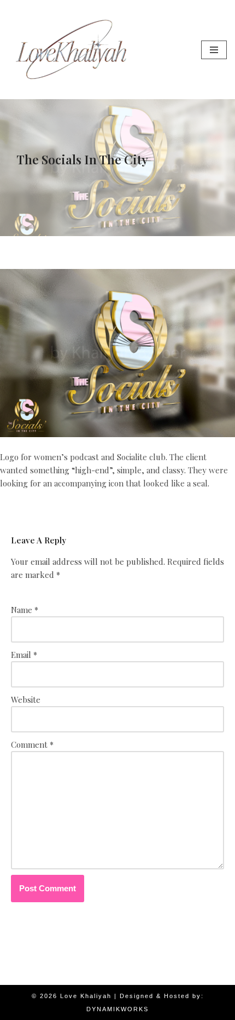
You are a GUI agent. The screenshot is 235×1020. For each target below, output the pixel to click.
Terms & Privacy (123, 973)
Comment (32, 744)
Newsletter (61, 973)
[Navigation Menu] (214, 50)
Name (24, 609)
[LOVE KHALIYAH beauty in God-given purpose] (71, 49)
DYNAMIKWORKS (117, 1009)
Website (25, 699)
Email (24, 654)
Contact (180, 973)
